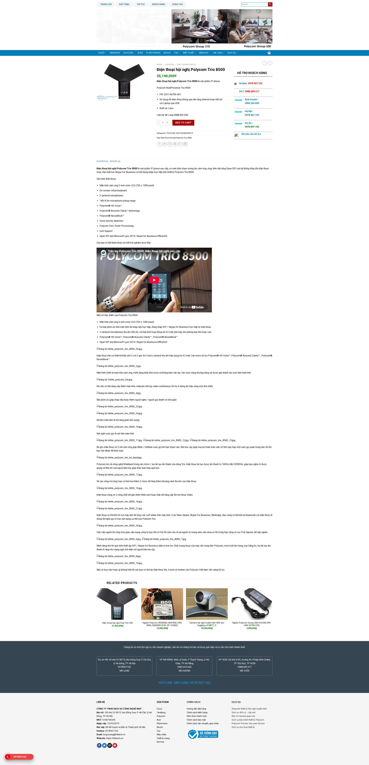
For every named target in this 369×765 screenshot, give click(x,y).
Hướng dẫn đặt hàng (196, 708)
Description (102, 161)
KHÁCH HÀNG (158, 4)
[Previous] (103, 29)
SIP (165, 327)
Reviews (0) (115, 161)
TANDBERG (114, 53)
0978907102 (111, 731)
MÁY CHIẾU (188, 53)
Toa (158, 731)
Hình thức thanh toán (197, 716)
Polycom (123, 315)
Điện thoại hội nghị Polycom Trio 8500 (176, 138)
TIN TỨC (141, 4)
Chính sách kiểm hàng (197, 712)
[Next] (265, 29)
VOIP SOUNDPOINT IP (186, 64)
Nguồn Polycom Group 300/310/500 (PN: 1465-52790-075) (251, 624)
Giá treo (160, 742)
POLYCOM (128, 53)
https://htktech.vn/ (115, 738)
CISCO (101, 53)
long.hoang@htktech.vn (114, 734)
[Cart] (269, 52)
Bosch (160, 727)
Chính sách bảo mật (196, 720)
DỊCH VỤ (232, 53)
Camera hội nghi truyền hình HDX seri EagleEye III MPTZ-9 (207, 624)
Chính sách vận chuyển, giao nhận (203, 723)
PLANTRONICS (153, 53)
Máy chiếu (161, 734)
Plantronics (162, 723)
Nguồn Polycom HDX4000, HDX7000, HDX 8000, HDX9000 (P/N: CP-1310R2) (162, 624)
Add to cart (183, 122)
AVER (140, 53)
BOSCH (167, 53)
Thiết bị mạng (163, 738)
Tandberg (161, 712)
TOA (176, 53)
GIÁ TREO (217, 53)
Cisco (159, 708)
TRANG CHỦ (106, 4)
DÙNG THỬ (177, 4)
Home (159, 64)
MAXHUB (203, 53)
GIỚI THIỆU (124, 4)
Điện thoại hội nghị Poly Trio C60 (117, 623)
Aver (159, 720)
